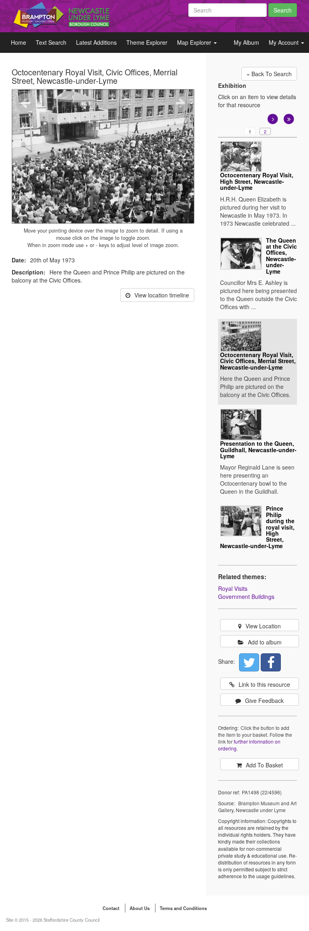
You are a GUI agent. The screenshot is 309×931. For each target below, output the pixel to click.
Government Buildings (246, 596)
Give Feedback (264, 700)
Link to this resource (264, 684)
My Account (284, 42)
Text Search (51, 42)
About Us (140, 908)
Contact (111, 908)
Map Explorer (195, 42)
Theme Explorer (146, 42)
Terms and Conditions (183, 908)
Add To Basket (264, 765)
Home (18, 42)
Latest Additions (96, 42)
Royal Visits (232, 588)
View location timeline (161, 295)
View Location (263, 626)
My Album (246, 42)
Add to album (265, 642)
